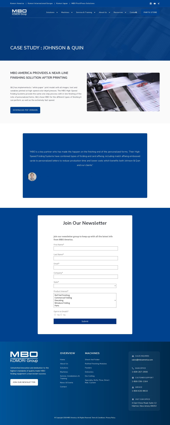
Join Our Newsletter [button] (24, 382)
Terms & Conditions (98, 418)
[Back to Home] (19, 12)
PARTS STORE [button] (150, 12)
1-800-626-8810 (140, 391)
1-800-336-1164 (140, 381)
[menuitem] (17, 3)
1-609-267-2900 (140, 371)
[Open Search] (136, 12)
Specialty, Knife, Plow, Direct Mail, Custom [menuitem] (97, 381)
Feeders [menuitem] (88, 368)
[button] (89, 92)
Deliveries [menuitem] (89, 372)
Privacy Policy (110, 418)
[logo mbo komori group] (24, 357)
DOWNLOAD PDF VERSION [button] (25, 110)
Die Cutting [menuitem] (90, 376)
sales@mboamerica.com (142, 359)
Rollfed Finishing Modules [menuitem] (96, 364)
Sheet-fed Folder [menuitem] (92, 359)
